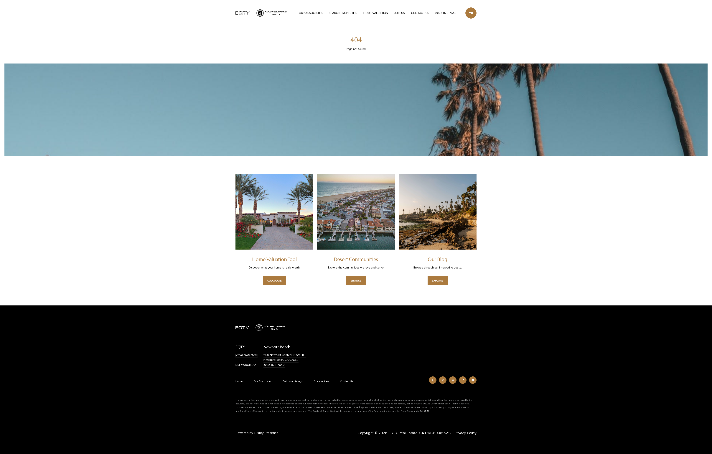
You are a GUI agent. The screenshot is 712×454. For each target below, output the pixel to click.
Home (239, 381)
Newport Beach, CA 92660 (281, 360)
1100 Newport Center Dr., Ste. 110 (284, 355)
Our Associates (311, 13)
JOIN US (399, 13)
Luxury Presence (266, 433)
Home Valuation (375, 13)
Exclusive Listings (293, 381)
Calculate (274, 280)
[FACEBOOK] (432, 380)
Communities (321, 381)
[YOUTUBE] (473, 380)
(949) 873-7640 (445, 13)
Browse (356, 280)
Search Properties (343, 13)
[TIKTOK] (463, 380)
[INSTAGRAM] (442, 380)
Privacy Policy (465, 433)
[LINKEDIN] (452, 380)
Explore (437, 280)
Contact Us (420, 13)
